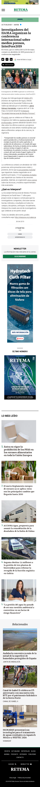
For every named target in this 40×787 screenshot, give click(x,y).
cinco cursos (32, 180)
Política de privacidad (24, 777)
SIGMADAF (7, 741)
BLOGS (33, 751)
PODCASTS (14, 754)
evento (5, 117)
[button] (2, 59)
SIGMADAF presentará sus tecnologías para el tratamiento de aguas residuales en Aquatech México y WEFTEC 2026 (19, 734)
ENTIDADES (23, 754)
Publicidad (32, 754)
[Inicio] (20, 10)
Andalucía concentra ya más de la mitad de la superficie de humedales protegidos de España (19, 656)
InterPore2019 (20, 237)
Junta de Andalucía (11, 662)
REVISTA (7, 751)
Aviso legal (13, 777)
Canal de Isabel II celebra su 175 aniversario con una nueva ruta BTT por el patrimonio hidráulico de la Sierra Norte (20, 694)
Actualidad (6, 25)
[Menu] (4, 10)
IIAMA (20, 234)
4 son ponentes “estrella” (26, 170)
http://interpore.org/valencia (25, 217)
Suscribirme (20, 256)
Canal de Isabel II (10, 701)
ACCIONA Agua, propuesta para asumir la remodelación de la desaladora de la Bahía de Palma (19, 528)
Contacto (20, 757)
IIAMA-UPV (28, 98)
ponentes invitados (29, 175)
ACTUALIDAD (15, 751)
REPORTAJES (25, 751)
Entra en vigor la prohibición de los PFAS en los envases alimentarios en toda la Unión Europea (19, 451)
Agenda (6, 754)
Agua (16, 25)
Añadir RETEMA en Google (24, 59)
